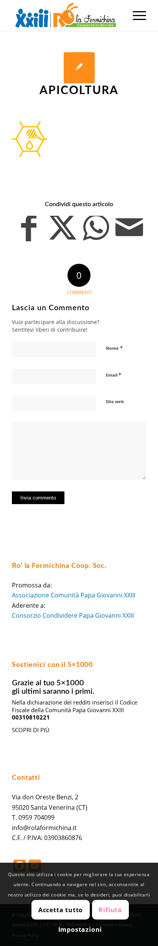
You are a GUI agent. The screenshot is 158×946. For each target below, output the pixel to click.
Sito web (115, 401)
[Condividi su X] (62, 232)
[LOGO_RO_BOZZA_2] (65, 15)
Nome (114, 347)
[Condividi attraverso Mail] (129, 232)
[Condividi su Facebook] (29, 232)
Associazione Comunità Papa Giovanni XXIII (73, 595)
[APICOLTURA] (79, 67)
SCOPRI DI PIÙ (30, 730)
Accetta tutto (60, 910)
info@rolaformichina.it (44, 828)
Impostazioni (80, 929)
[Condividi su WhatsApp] (95, 232)
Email (113, 374)
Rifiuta (110, 910)
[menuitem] (135, 15)
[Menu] (135, 15)
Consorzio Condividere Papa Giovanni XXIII (73, 615)
